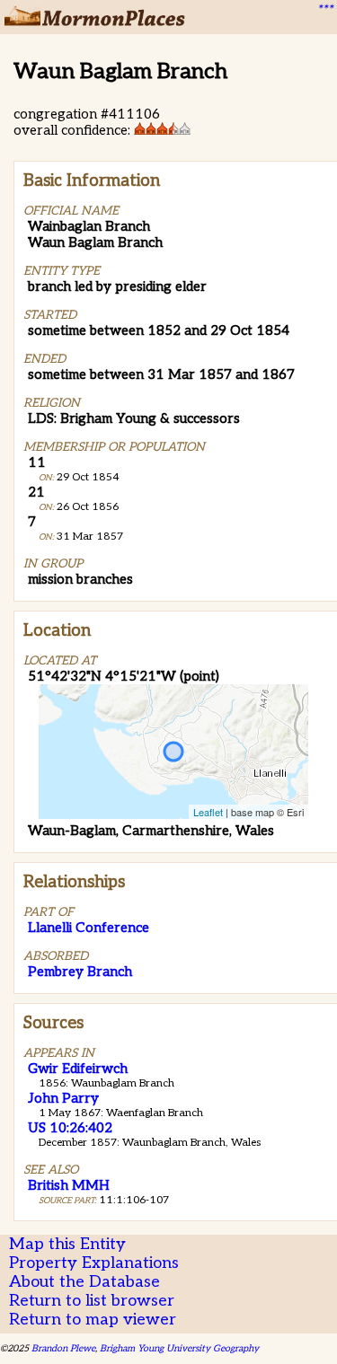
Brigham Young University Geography (179, 1348)
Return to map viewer (92, 1319)
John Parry (63, 1098)
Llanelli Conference (88, 928)
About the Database (84, 1281)
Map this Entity (67, 1244)
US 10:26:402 (70, 1128)
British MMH (69, 1185)
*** (324, 10)
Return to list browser (91, 1300)
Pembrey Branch (80, 972)
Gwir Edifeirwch (78, 1068)
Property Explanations (94, 1263)
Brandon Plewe (63, 1348)
